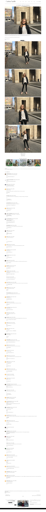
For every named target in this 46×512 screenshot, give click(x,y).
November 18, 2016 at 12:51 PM (15, 213)
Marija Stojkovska (8, 407)
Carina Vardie (11, 1)
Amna (7, 312)
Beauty (26, 1)
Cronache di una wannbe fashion (9, 179)
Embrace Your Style (30, 166)
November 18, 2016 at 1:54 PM (15, 218)
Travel (34, 1)
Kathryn (7, 260)
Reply (7, 177)
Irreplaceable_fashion (8, 173)
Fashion (29, 1)
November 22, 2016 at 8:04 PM (12, 460)
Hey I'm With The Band (8, 218)
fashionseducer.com (12, 398)
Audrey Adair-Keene (8, 202)
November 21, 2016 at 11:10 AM (12, 361)
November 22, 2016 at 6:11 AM (12, 420)
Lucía (7, 448)
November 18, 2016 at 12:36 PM (12, 195)
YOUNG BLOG (14, 330)
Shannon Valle (7, 415)
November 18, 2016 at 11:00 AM (11, 184)
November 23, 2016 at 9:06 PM (13, 480)
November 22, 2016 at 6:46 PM (11, 448)
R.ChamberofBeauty (8, 339)
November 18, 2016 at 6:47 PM (11, 260)
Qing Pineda (7, 317)
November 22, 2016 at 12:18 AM (13, 415)
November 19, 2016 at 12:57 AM (14, 292)
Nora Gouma (7, 195)
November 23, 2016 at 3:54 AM (13, 471)
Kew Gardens (23, 166)
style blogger (7, 169)
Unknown (7, 244)
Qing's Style (20, 318)
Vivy (6, 374)
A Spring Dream (9, 166)
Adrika (7, 328)
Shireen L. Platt (8, 282)
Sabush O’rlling (8, 333)
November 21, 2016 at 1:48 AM (11, 350)
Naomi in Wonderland (8, 347)
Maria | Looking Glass (8, 292)
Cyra (6, 427)
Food (31, 1)
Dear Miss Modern (8, 307)
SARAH (7, 230)
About (23, 1)
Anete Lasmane (8, 249)
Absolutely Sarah (8, 233)
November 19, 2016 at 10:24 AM (11, 312)
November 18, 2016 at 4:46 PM (12, 244)
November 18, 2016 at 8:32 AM (14, 173)
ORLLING (7, 336)
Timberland (11, 169)
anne (6, 350)
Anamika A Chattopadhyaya (9, 213)
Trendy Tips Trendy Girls (9, 401)
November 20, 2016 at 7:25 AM (11, 328)
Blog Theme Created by (23, 508)
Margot (7, 436)
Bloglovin (11, 233)
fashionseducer (7, 397)
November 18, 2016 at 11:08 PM (13, 282)
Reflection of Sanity (10, 284)
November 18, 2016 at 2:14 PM (13, 225)
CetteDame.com (7, 304)
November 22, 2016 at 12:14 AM (13, 407)
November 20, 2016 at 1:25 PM (14, 339)
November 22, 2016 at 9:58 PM (12, 466)
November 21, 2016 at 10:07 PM (13, 397)
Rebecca (7, 184)
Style (5, 169)
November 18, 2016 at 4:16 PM (11, 236)
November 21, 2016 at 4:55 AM (12, 355)
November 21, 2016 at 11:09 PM (15, 401)
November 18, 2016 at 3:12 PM (11, 230)
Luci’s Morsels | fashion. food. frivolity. (10, 468)
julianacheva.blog (8, 480)
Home (20, 1)
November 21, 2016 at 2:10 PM (11, 374)
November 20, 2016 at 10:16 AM (13, 333)
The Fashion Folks (8, 225)
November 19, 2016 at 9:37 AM (13, 307)
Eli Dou (7, 236)
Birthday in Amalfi (16, 166)
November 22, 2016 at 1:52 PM (11, 436)
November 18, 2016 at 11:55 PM (12, 287)
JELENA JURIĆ (8, 192)
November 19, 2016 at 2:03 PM (12, 317)
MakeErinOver (7, 265)
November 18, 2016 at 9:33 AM (16, 179)
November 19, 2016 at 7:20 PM (12, 322)
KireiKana (7, 287)
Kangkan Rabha (8, 296)
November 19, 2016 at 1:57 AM (13, 296)
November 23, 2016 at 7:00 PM (12, 475)
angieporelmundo (8, 471)
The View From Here (11, 457)
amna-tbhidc (7, 314)
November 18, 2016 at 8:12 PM (13, 265)
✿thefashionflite (8, 433)
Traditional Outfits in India (37, 166)
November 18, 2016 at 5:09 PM (13, 249)
